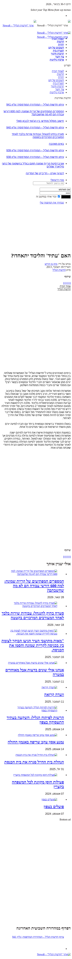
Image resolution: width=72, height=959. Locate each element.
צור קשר (59, 56)
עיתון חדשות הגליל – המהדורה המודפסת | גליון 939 (35, 150)
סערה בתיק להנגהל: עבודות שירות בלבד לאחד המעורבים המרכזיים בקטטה (38, 136)
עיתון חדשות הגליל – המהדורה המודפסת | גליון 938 (35, 157)
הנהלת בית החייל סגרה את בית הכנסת (34, 762)
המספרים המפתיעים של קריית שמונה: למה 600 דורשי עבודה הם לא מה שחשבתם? (33, 113)
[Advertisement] (60, 217)
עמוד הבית (65, 286)
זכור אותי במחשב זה (46, 196)
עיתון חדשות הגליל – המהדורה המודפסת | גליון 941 (35, 104)
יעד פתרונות (7, 957)
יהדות (61, 44)
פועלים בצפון (54, 806)
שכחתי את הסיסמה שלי (52, 202)
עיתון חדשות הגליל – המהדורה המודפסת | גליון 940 (35, 127)
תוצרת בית (58, 50)
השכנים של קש (56, 47)
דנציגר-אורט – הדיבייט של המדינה (45, 173)
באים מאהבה (56, 143)
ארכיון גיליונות (57, 59)
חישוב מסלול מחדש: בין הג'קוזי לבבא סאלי (40, 121)
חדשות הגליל (59, 270)
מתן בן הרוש (51, 263)
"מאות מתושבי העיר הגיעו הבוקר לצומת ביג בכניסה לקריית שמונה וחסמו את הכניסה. (33, 645)
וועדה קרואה (54, 694)
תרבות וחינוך (57, 53)
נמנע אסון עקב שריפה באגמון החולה (36, 742)
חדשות (60, 41)
